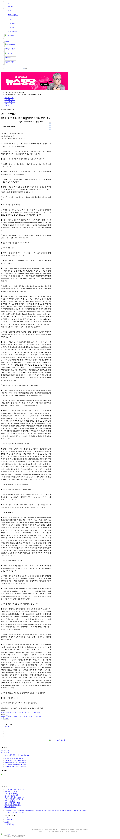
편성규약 (22, 812)
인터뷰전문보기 (9, 100)
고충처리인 (77, 810)
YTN (9, 11)
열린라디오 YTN (10, 807)
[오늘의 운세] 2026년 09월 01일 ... (15, 758)
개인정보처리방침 (41, 810)
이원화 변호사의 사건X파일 (13, 799)
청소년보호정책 (53, 810)
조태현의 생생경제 (10, 793)
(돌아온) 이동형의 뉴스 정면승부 (15, 797)
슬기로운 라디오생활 (11, 795)
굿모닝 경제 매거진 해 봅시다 (14, 789)
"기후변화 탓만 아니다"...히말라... (15, 766)
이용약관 (15, 812)
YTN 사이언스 (13, 15)
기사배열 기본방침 (66, 810)
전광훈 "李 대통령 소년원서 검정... (15, 760)
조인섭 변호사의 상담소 (12, 803)
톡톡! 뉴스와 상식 (10, 801)
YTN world (11, 23)
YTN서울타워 (12, 31)
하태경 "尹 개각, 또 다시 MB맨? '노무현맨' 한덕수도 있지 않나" (21, 716)
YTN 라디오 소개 (11, 810)
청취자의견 (8, 104)
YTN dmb (11, 27)
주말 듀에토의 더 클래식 (12, 805)
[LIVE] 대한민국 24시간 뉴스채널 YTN (17, 755)
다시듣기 (7, 106)
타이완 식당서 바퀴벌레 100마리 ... (15, 764)
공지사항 (21, 810)
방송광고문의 (29, 810)
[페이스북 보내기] (50, 128)
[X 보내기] (50, 126)
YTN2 (10, 19)
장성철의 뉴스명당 (10, 791)
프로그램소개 (9, 98)
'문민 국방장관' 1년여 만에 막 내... (15, 762)
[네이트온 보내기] (50, 130)
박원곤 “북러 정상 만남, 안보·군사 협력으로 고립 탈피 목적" (20, 712)
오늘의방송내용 (9, 102)
